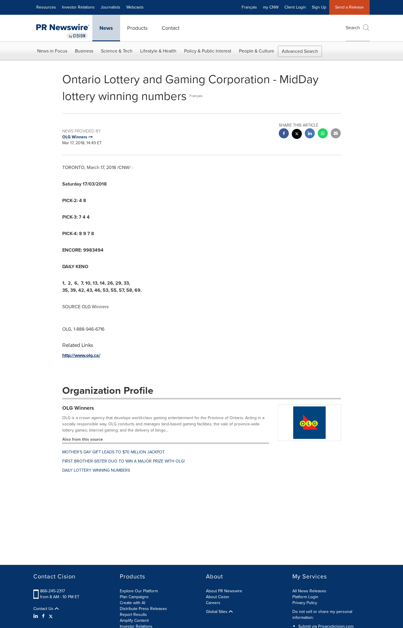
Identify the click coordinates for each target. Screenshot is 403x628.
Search (353, 27)
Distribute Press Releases (143, 609)
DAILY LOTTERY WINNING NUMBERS (96, 470)
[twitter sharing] (297, 134)
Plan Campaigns (134, 597)
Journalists (110, 7)
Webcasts (135, 7)
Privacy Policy (304, 603)
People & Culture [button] (256, 50)
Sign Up (319, 7)
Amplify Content (134, 620)
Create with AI (132, 603)
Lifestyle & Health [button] (158, 50)
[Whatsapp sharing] (323, 134)
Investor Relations (78, 7)
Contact (170, 28)
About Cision (217, 597)
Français (249, 7)
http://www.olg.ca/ (81, 355)
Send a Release (349, 7)
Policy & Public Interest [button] (207, 50)
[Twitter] (50, 616)
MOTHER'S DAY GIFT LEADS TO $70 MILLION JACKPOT (113, 452)
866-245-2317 (52, 591)
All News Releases (309, 591)
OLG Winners (78, 408)
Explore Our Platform (139, 591)
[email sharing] (336, 134)
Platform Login (305, 597)
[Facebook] (43, 616)
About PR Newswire (224, 591)
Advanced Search (300, 51)
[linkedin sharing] (310, 134)
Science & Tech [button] (116, 50)
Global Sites (217, 612)
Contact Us (44, 609)
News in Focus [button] (52, 50)
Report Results (133, 614)
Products (137, 28)
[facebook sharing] (284, 134)
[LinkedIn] (36, 616)
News (106, 28)
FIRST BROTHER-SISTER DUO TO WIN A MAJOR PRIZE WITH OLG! (123, 461)
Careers (213, 603)
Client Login (295, 7)
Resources (46, 7)
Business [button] (84, 50)
